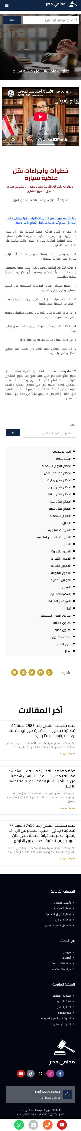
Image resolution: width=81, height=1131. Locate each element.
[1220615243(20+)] (67, 1094)
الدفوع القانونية (61, 573)
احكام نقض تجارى (59, 487)
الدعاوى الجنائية (61, 565)
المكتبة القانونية (60, 594)
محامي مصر (56, 3)
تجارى (67, 608)
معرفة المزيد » (67, 754)
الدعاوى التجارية (61, 558)
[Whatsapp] (19, 1125)
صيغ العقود (63, 644)
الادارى (66, 523)
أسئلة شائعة (63, 458)
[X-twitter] (40, 1074)
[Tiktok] (31, 1074)
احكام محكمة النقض (57, 473)
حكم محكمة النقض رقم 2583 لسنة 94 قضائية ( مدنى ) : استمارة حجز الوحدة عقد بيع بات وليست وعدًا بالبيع (41, 730)
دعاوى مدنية (62, 630)
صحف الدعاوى (61, 637)
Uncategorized (61, 451)
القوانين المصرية (61, 580)
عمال (67, 651)
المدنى (66, 587)
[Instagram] (50, 1074)
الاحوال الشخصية (60, 515)
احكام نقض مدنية (59, 508)
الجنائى (66, 544)
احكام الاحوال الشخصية (56, 466)
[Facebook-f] (60, 1074)
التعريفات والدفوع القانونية (54, 537)
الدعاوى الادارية (61, 551)
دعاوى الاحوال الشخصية (55, 615)
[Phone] (48, 1125)
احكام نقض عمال (60, 501)
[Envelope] (33, 1125)
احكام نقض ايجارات (59, 480)
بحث (12, 19)
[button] (6, 5)
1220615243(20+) (47, 1092)
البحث (73, 424)
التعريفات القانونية (59, 530)
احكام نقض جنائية (59, 494)
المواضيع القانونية (59, 601)
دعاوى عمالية (62, 622)
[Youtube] (62, 1125)
